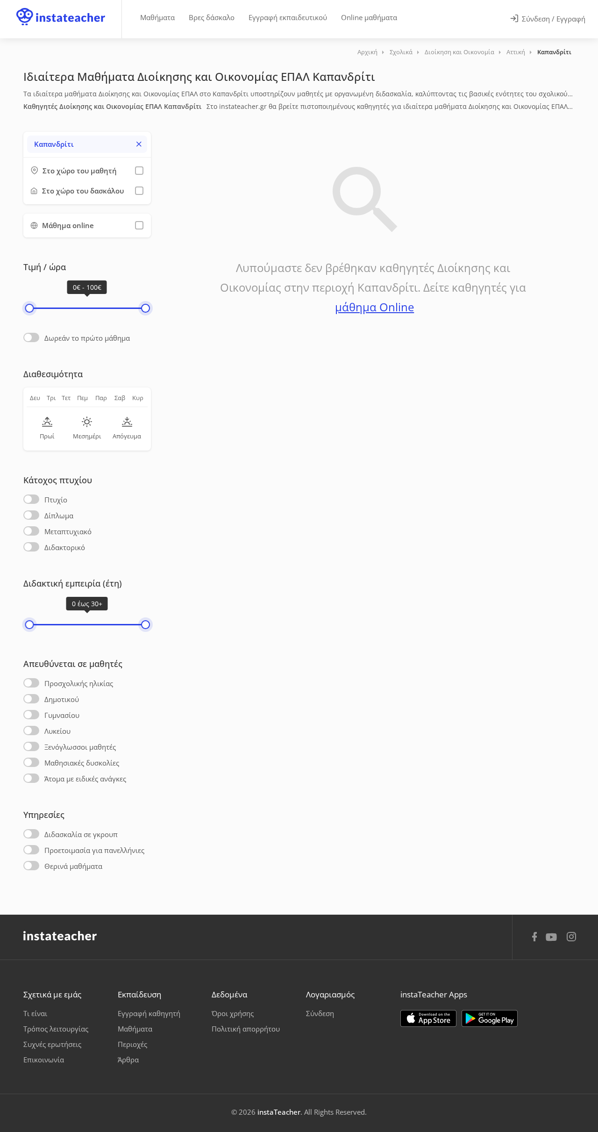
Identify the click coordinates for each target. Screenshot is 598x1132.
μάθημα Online (374, 307)
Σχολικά (401, 52)
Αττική (515, 52)
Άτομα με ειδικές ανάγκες (85, 778)
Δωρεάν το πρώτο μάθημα (87, 338)
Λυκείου (57, 731)
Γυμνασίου (61, 715)
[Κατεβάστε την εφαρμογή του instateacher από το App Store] (428, 1018)
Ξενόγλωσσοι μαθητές (80, 747)
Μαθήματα (157, 17)
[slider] (29, 308)
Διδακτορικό (64, 547)
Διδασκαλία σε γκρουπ (81, 834)
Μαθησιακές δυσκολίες (81, 762)
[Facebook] (534, 938)
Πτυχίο (55, 499)
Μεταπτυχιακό (68, 531)
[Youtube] (552, 940)
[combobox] (87, 144)
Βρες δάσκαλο (212, 17)
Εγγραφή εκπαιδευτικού (288, 17)
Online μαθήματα (369, 17)
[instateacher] (60, 8)
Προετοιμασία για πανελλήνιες (94, 850)
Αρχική (367, 52)
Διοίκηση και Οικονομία (459, 52)
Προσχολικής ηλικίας (78, 683)
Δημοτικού (61, 699)
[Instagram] (571, 938)
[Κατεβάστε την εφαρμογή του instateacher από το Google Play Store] (490, 1018)
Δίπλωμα (58, 515)
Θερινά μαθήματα (73, 866)
